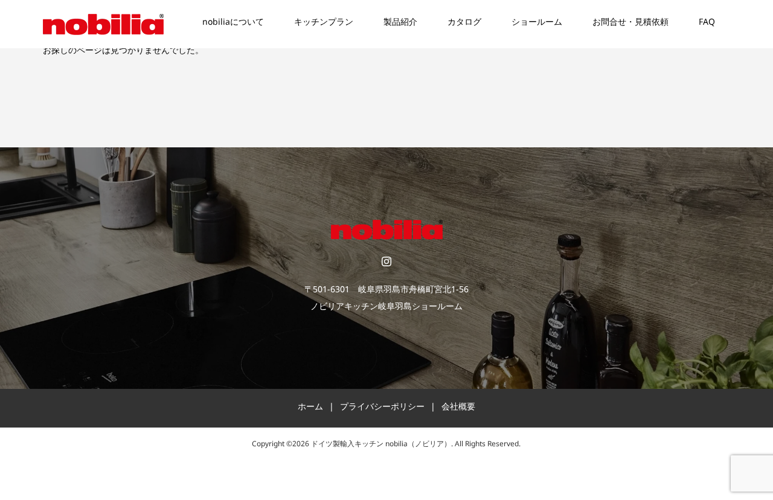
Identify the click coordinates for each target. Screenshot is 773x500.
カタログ (464, 24)
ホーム (310, 408)
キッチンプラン (323, 24)
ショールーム (537, 24)
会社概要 (458, 408)
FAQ (707, 24)
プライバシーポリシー (382, 408)
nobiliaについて (233, 24)
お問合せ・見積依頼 (630, 24)
